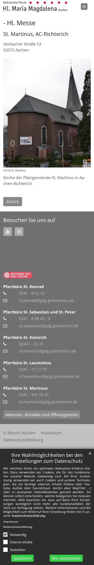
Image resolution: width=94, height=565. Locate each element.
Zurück (12, 201)
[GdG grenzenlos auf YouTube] (7, 231)
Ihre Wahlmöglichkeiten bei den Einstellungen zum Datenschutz (47, 458)
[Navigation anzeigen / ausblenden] (84, 6)
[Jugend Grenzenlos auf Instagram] (19, 231)
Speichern (22, 558)
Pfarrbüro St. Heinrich (25, 337)
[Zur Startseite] (35, 6)
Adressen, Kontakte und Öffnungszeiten (41, 414)
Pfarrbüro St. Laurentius (27, 362)
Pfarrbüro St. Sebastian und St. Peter (39, 312)
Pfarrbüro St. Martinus (25, 388)
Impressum (10, 521)
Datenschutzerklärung (28, 516)
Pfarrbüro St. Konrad (23, 286)
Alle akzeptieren (66, 558)
